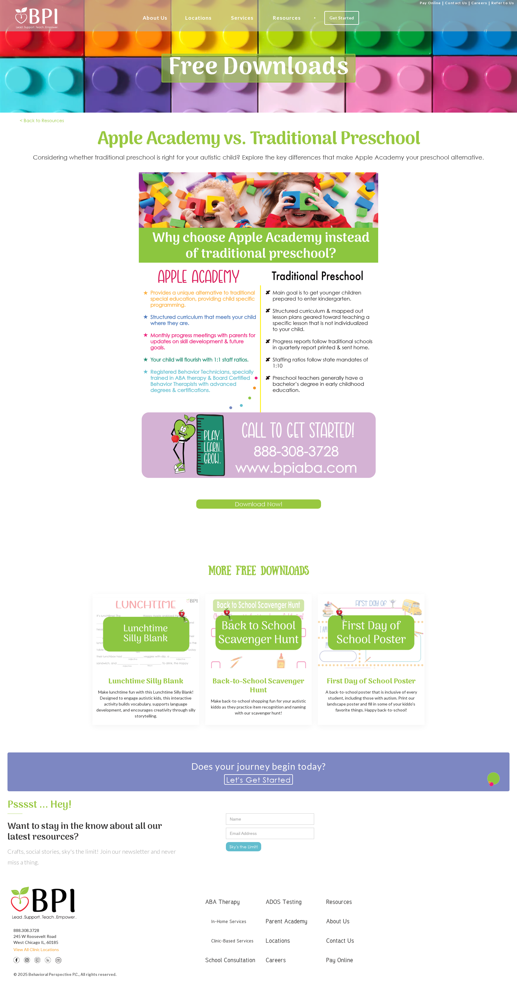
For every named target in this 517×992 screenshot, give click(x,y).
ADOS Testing (284, 901)
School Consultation (230, 959)
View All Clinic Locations (36, 949)
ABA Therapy (222, 901)
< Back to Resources (42, 120)
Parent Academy (286, 921)
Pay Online (430, 3)
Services (242, 18)
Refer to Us (502, 3)
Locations (198, 18)
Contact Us (456, 3)
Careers (479, 3)
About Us (155, 18)
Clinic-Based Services (232, 940)
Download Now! (258, 504)
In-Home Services (228, 921)
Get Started (341, 17)
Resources (287, 18)
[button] (155, 18)
